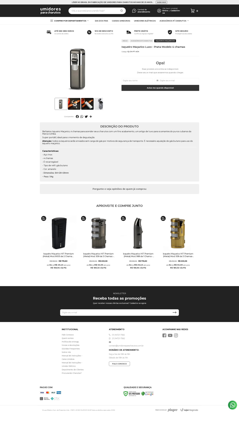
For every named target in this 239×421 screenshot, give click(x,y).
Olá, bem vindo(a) (170, 8)
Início (125, 41)
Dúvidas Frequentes (71, 349)
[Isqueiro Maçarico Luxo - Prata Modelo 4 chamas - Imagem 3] (87, 104)
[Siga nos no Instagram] (176, 335)
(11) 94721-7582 (118, 335)
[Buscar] (120, 11)
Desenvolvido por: (161, 410)
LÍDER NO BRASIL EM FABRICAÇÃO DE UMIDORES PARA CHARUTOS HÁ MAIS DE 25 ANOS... (112, 2)
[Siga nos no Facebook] (165, 335)
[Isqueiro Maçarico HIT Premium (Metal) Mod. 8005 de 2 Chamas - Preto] (58, 244)
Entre (165, 10)
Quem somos (68, 338)
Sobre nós (66, 352)
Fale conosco (119, 364)
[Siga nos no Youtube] (171, 335)
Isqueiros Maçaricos (165, 41)
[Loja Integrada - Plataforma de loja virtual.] (189, 410)
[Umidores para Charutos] (50, 10)
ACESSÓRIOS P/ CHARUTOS (141, 41)
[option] (60, 32)
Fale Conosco (68, 335)
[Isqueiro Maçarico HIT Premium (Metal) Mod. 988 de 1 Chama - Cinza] (138, 244)
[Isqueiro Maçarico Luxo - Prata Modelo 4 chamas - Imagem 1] (61, 104)
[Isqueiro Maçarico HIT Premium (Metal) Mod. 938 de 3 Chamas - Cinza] (98, 244)
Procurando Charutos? (72, 373)
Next (103, 104)
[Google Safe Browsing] (147, 393)
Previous (54, 104)
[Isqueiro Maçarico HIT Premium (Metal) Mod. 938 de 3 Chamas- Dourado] (178, 244)
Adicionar (63, 270)
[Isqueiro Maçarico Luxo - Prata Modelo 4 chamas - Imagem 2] (74, 104)
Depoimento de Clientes (73, 370)
